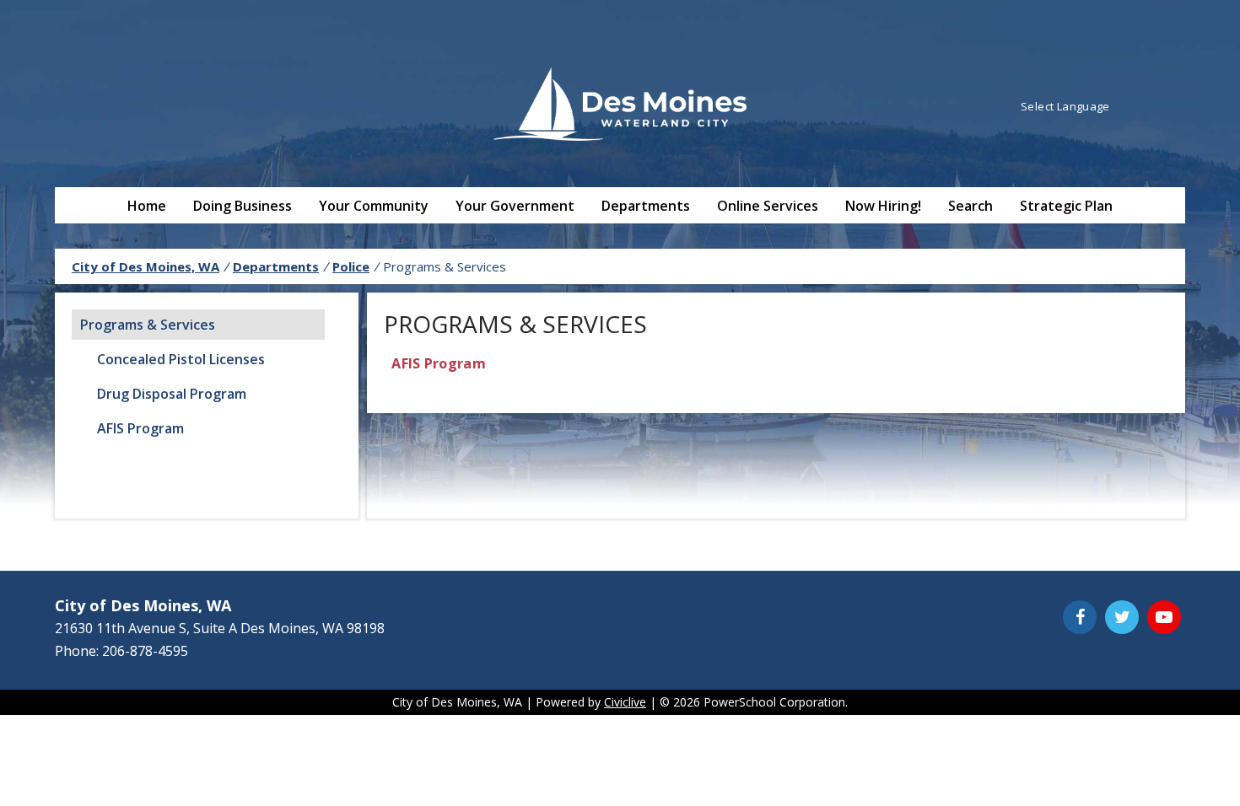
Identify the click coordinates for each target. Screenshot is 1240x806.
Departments (645, 205)
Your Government (515, 205)
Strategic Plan (1066, 205)
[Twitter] (1122, 617)
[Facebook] (1080, 617)
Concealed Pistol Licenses (181, 359)
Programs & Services (147, 324)
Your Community (374, 205)
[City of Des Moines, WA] (620, 106)
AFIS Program (140, 428)
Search (970, 205)
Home (146, 205)
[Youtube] (1164, 617)
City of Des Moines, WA (145, 266)
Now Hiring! (883, 205)
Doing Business (242, 205)
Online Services (767, 205)
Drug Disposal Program (171, 393)
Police (350, 266)
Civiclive (625, 702)
